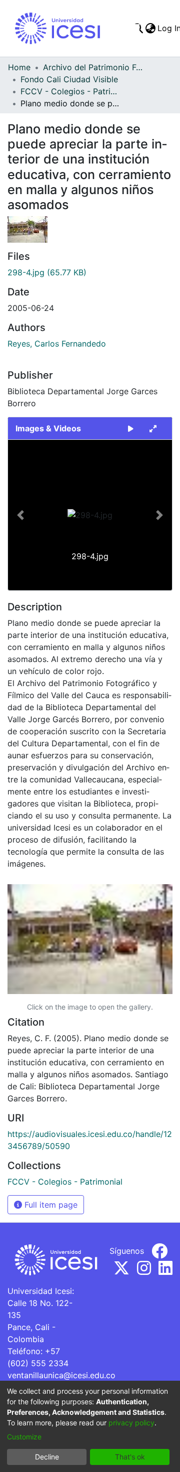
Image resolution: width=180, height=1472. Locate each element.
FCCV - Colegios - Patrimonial (70, 91)
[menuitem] (150, 28)
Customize (24, 1436)
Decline (47, 1456)
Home (19, 67)
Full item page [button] (50, 1205)
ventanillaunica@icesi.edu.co (62, 1375)
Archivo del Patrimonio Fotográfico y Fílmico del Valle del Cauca (93, 67)
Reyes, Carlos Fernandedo (57, 344)
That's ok (130, 1456)
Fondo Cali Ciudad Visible (69, 79)
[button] (20, 515)
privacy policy (131, 1422)
